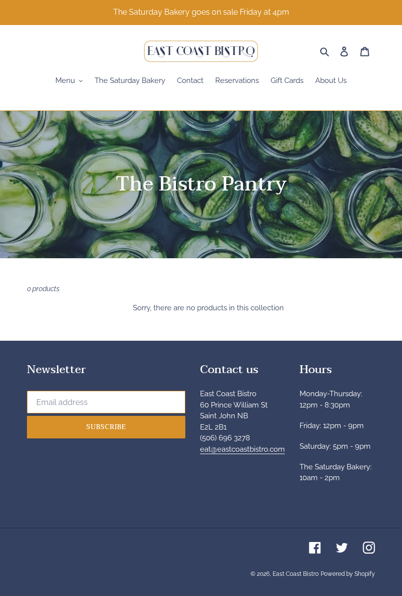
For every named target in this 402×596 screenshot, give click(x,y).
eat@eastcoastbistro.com (242, 449)
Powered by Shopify (348, 573)
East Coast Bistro (296, 573)
